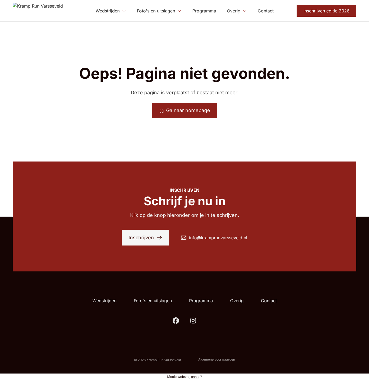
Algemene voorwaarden (216, 359)
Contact (269, 300)
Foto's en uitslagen (153, 300)
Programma (201, 300)
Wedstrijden (104, 300)
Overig (237, 300)
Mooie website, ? (184, 377)
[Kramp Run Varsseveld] (38, 11)
